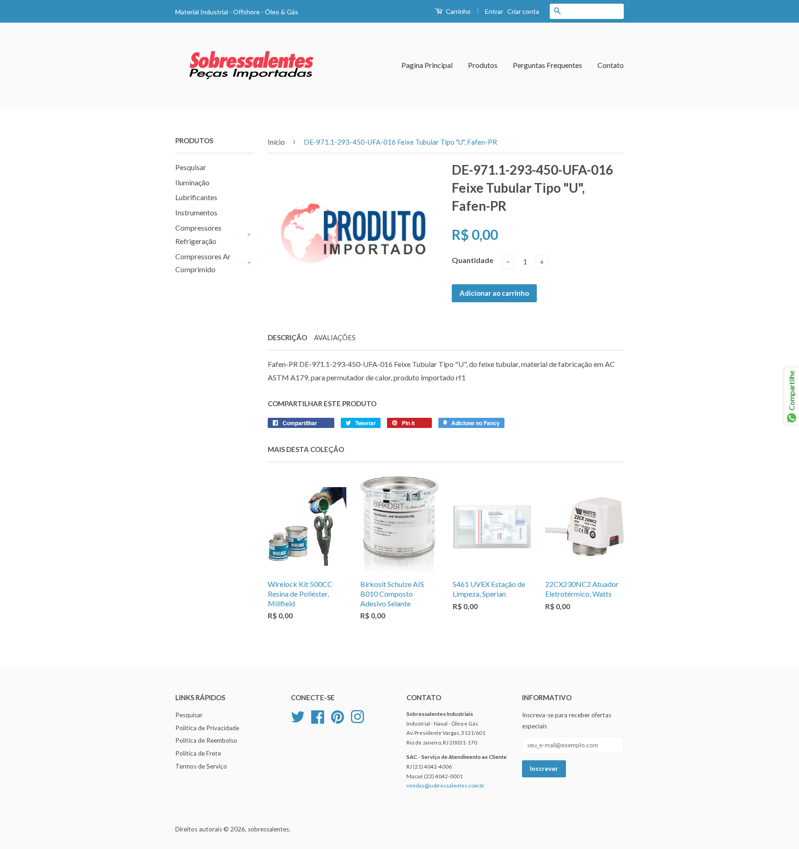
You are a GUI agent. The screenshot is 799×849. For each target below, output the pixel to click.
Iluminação (192, 182)
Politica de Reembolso (206, 740)
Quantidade (472, 260)
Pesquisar (190, 167)
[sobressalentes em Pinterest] (337, 715)
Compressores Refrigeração (198, 234)
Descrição (287, 337)
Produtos (483, 65)
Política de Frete (198, 753)
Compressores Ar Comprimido (203, 263)
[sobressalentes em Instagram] (357, 715)
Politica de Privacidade (207, 728)
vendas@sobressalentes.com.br (445, 785)
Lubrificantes (196, 197)
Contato (610, 65)
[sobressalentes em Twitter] (298, 715)
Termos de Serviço (201, 766)
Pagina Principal (427, 65)
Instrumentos (196, 212)
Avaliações (335, 337)
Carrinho (457, 11)
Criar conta (523, 11)
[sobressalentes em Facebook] (318, 715)
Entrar (494, 11)
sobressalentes (268, 829)
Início (276, 142)
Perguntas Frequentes (547, 65)
